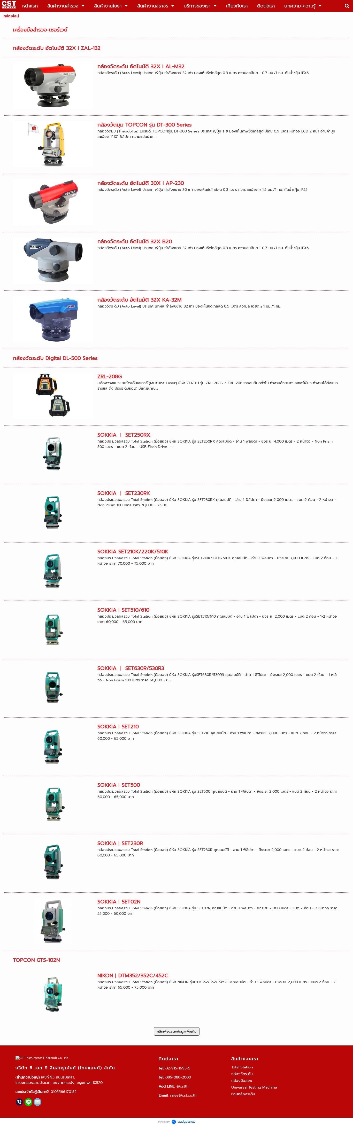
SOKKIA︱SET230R (120, 843)
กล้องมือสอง (241, 1080)
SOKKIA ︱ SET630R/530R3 (130, 668)
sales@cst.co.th (183, 1095)
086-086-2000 (178, 1077)
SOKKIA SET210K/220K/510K (132, 551)
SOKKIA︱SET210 (118, 726)
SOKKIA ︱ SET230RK (123, 493)
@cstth (182, 1086)
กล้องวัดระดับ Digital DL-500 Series (55, 358)
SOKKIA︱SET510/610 (123, 610)
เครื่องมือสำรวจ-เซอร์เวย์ (40, 30)
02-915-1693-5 (177, 1068)
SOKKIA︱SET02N (119, 901)
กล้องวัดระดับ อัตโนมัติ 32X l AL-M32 (141, 66)
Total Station (242, 1067)
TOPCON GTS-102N (36, 960)
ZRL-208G (109, 376)
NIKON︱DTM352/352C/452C (132, 975)
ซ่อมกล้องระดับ (243, 1094)
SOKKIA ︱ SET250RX (123, 435)
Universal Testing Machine (254, 1087)
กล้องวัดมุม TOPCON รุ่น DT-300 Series (144, 125)
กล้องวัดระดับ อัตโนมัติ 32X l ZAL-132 (57, 48)
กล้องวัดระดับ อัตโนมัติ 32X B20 (134, 241)
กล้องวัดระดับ (242, 1074)
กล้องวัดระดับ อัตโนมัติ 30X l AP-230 (140, 183)
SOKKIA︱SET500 (118, 785)
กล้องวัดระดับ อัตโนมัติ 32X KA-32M (139, 300)
